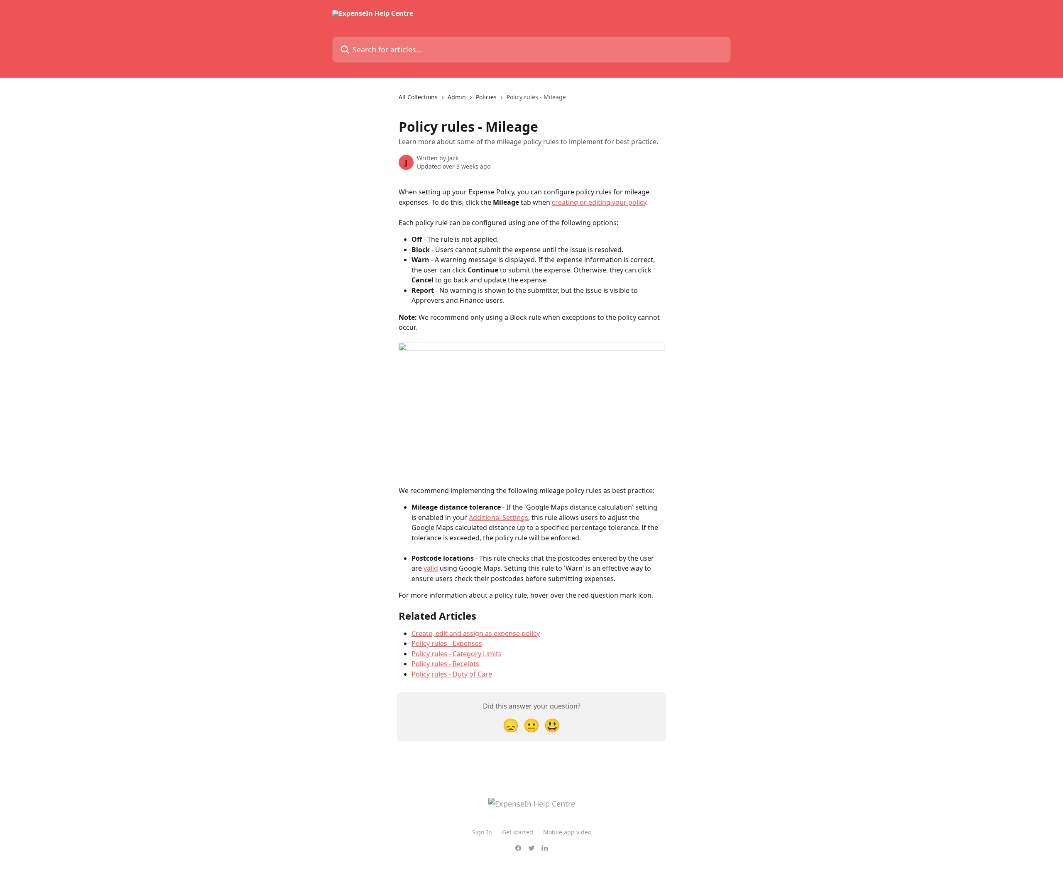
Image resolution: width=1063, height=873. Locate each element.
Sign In (482, 832)
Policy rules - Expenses (446, 643)
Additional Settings (498, 517)
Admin (457, 97)
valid (431, 568)
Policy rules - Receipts (445, 663)
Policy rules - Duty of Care (451, 674)
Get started (517, 832)
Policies (486, 97)
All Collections (418, 97)
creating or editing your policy (599, 202)
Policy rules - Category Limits (456, 653)
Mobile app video (567, 832)
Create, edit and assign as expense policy (475, 633)
